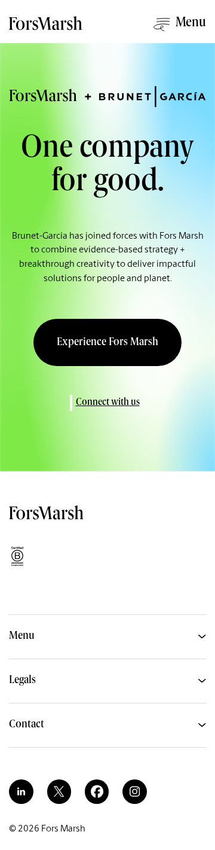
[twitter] (59, 791)
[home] (46, 28)
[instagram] (134, 791)
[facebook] (97, 791)
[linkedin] (21, 791)
